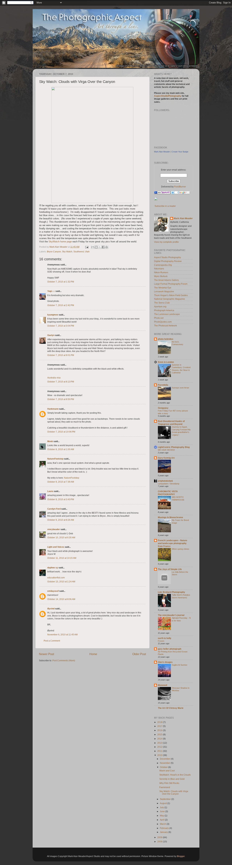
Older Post (139, 654)
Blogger (181, 856)
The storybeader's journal (171, 615)
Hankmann (53, 409)
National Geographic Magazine (169, 299)
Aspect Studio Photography (167, 257)
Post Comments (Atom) (63, 660)
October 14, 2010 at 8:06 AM (61, 599)
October (164, 767)
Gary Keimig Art (166, 458)
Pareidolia (163, 385)
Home (93, 654)
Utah (87, 251)
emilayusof (53, 591)
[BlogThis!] (96, 247)
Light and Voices (55, 547)
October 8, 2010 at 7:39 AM (60, 482)
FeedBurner (180, 186)
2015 (160, 734)
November (165, 763)
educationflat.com (56, 577)
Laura (50, 491)
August (163, 803)
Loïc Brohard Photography (171, 592)
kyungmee (52, 314)
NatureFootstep (55, 459)
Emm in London (166, 362)
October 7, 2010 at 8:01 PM (60, 355)
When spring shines (180, 549)
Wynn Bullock (160, 276)
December (165, 759)
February (164, 828)
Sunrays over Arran (180, 388)
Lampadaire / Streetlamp (168, 484)
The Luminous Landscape (167, 314)
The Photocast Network (165, 325)
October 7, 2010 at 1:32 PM (60, 281)
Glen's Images (165, 662)
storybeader (53, 529)
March (163, 824)
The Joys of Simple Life (170, 569)
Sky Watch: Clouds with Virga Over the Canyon (173, 792)
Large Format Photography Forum (170, 284)
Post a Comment (52, 640)
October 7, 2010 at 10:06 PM (61, 432)
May (162, 815)
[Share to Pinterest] (106, 247)
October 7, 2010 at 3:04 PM (60, 326)
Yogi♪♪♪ (51, 291)
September (165, 799)
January (164, 832)
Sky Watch (67, 251)
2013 (160, 743)
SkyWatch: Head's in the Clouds (175, 775)
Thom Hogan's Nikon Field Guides (171, 295)
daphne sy (52, 567)
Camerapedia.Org (163, 265)
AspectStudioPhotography (167, 96)
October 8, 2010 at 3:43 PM (60, 499)
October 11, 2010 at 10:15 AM (61, 558)
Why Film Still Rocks (169, 783)
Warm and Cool (167, 770)
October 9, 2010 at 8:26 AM (60, 520)
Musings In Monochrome (170, 517)
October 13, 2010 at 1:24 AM (61, 581)
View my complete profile (166, 242)
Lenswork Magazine (164, 291)
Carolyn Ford (54, 509)
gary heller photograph (169, 649)
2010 (160, 755)
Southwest (78, 251)
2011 (160, 751)
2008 (160, 841)
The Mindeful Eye (162, 287)
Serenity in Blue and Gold (172, 779)
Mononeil (162, 685)
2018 (160, 722)
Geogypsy (163, 408)
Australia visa (54, 377)
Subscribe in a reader (165, 206)
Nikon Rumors (161, 272)
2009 (160, 837)
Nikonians (159, 268)
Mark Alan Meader (162, 152)
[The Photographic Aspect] (162, 193)
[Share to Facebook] (103, 247)
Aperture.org (160, 306)
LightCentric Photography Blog (174, 447)
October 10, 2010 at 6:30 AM (61, 537)
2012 (160, 747)
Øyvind (51, 608)
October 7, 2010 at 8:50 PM (60, 399)
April (162, 820)
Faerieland (164, 787)
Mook (50, 441)
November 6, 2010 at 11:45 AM (62, 634)
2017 (160, 726)
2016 (160, 730)
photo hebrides (165, 339)
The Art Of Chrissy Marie (170, 708)
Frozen (161, 641)
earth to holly (164, 638)
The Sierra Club (162, 303)
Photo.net (158, 318)
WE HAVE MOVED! (166, 450)
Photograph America (164, 310)
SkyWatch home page (60, 241)
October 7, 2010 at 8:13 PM (60, 381)
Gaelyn (51, 335)
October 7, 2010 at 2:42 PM (60, 305)
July (162, 807)
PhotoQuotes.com (163, 322)
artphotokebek (165, 481)
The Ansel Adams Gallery (166, 280)
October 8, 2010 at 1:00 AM (60, 449)
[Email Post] (86, 247)
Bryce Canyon (54, 251)
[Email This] (93, 247)
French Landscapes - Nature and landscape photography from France (172, 543)
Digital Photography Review (168, 261)
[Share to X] (100, 247)
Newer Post (46, 654)
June (162, 811)
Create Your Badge (180, 152)
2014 (160, 738)
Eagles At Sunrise (179, 665)
